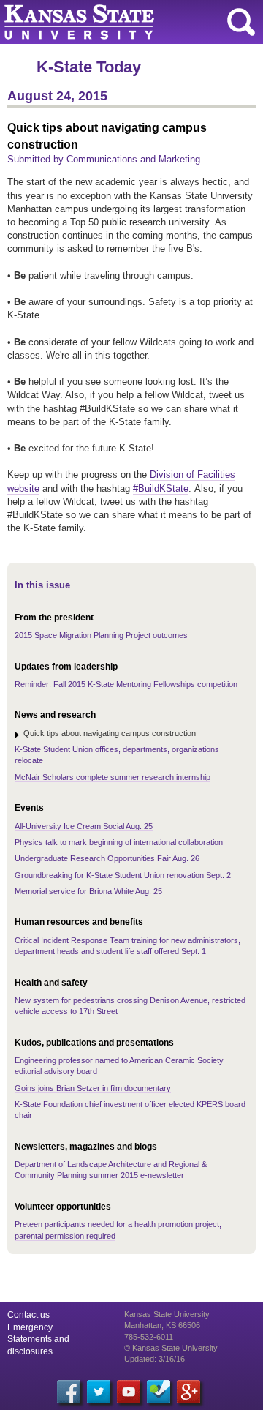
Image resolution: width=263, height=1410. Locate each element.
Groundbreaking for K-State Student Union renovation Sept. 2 (123, 875)
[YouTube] (128, 1391)
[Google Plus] (188, 1391)
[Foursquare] (158, 1391)
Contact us (28, 1315)
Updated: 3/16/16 (154, 1358)
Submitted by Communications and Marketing (103, 159)
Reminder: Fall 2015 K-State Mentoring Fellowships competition (126, 684)
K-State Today (89, 67)
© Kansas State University (171, 1347)
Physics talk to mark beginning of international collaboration (119, 842)
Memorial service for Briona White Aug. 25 (88, 891)
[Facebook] (68, 1391)
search (241, 22)
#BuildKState (160, 488)
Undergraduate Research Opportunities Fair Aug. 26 (107, 858)
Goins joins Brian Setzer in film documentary (93, 1088)
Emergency (30, 1327)
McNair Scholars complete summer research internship (112, 777)
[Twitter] (98, 1391)
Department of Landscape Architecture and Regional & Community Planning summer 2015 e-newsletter (111, 1170)
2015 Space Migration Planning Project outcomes (101, 635)
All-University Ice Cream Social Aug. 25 (84, 826)
